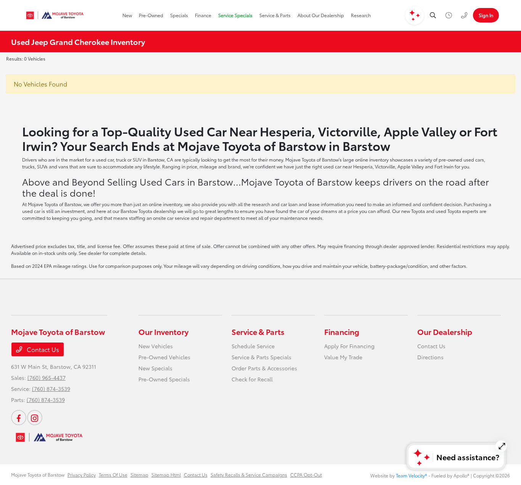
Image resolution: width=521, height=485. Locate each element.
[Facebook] (18, 417)
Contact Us (42, 349)
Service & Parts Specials (261, 357)
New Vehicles (155, 346)
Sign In (486, 15)
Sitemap (139, 474)
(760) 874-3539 (51, 388)
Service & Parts (258, 331)
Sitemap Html (166, 474)
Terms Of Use (113, 474)
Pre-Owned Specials (164, 379)
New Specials (155, 368)
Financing (341, 331)
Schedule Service (253, 346)
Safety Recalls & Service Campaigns (249, 474)
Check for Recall (252, 379)
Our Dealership (444, 331)
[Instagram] (34, 417)
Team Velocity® (411, 475)
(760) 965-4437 (46, 377)
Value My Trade (343, 357)
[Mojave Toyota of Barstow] (55, 15)
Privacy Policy (82, 474)
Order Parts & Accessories (264, 368)
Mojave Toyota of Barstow (37, 474)
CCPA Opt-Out (306, 474)
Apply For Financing (349, 346)
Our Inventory (163, 331)
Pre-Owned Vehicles (164, 357)
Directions (430, 357)
